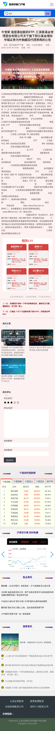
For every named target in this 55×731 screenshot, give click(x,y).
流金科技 (14, 494)
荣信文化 (14, 520)
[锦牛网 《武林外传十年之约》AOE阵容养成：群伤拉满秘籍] (10, 642)
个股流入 (29, 481)
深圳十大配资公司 (39, 706)
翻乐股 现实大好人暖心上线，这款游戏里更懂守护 (22, 607)
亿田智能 (14, 505)
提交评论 (9, 460)
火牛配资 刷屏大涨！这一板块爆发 (16, 613)
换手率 (50, 481)
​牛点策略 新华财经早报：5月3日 (19, 681)
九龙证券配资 (17, 701)
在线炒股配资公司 (14, 706)
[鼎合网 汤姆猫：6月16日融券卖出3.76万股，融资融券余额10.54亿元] (13, 366)
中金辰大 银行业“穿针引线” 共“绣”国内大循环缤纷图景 (24, 601)
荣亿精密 (14, 491)
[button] (3, 554)
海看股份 (14, 516)
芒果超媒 (14, 512)
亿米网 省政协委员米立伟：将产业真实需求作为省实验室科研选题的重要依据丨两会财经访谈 (27, 593)
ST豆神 (14, 523)
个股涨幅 (6, 481)
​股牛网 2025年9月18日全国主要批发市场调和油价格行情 (29, 665)
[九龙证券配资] (14, 4)
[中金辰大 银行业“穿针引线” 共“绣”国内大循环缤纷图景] (41, 337)
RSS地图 (33, 720)
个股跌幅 (18, 481)
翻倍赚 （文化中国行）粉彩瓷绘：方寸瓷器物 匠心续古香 (25, 585)
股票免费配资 (37, 701)
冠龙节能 (14, 498)
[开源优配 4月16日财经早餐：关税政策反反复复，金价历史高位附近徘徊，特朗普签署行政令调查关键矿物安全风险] (13, 337)
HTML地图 (42, 720)
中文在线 (14, 502)
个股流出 (40, 481)
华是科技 (14, 509)
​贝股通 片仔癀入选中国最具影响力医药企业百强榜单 (27, 687)
